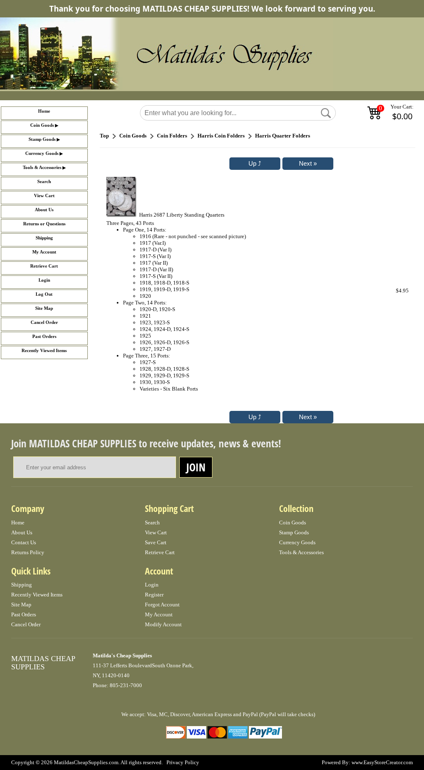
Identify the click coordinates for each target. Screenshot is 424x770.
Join (195, 467)
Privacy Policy (182, 762)
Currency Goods (41, 153)
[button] (326, 113)
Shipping (44, 238)
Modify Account (163, 624)
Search (44, 181)
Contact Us (23, 542)
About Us (44, 210)
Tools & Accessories (42, 167)
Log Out (44, 294)
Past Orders (44, 336)
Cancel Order (44, 322)
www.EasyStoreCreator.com (382, 762)
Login (44, 280)
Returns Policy (27, 552)
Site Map (44, 308)
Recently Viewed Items (44, 350)
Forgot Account (162, 604)
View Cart (44, 195)
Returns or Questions (44, 224)
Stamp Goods (42, 139)
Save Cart (155, 542)
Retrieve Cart (44, 266)
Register (154, 594)
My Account (44, 252)
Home (44, 111)
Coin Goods (42, 125)
